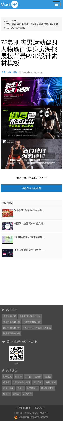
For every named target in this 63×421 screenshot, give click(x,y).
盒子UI (18, 376)
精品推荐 (8, 203)
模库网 (6, 382)
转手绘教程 (50, 382)
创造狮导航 (32, 388)
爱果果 (38, 376)
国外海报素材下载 (11, 327)
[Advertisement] (22, 282)
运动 (15, 72)
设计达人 (7, 376)
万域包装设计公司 (21, 382)
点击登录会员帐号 (31, 188)
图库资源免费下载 (11, 333)
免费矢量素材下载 (11, 322)
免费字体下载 (9, 316)
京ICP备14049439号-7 (37, 413)
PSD (14, 20)
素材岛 (16, 394)
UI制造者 (27, 394)
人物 (9, 72)
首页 (5, 20)
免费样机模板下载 (32, 322)
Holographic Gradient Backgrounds (33, 236)
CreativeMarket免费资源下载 (37, 327)
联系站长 (39, 407)
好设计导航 (8, 388)
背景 (4, 72)
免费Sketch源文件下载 (30, 316)
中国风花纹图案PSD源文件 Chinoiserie (35, 223)
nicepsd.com (20, 413)
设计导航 (37, 382)
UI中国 (28, 376)
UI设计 (6, 394)
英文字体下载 (47, 388)
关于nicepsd (23, 407)
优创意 (48, 376)
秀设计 (20, 388)
